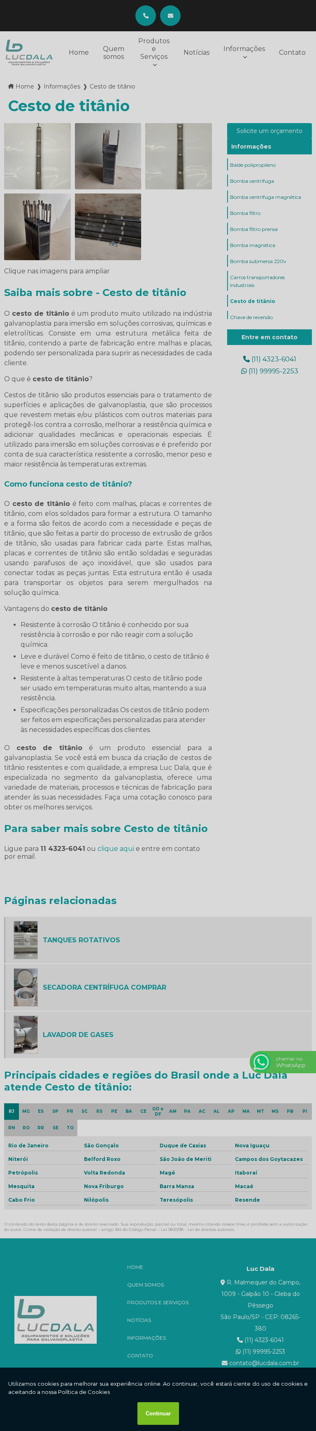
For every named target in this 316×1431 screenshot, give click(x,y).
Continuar (158, 1413)
